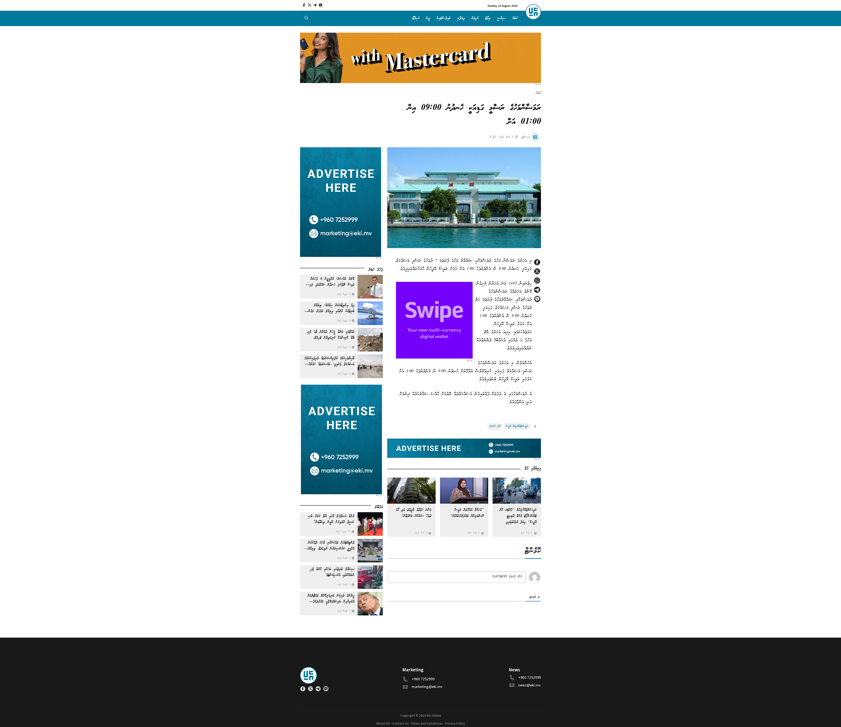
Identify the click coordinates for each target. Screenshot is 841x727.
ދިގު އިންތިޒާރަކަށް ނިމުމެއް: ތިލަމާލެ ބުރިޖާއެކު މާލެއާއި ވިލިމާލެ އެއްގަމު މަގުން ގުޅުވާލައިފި (331, 308)
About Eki (383, 723)
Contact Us (400, 723)
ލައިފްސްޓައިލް (443, 18)
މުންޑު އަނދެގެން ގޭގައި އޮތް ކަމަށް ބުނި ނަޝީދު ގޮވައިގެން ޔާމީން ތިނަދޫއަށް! (331, 519)
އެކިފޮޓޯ (415, 18)
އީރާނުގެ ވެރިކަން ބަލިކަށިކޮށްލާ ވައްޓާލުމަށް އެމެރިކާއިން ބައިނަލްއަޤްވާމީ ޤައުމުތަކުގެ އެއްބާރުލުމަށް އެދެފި (330, 599)
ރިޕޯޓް (488, 18)
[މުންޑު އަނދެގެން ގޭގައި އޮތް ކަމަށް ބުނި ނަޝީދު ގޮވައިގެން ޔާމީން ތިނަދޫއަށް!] (370, 524)
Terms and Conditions (427, 723)
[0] (495, 136)
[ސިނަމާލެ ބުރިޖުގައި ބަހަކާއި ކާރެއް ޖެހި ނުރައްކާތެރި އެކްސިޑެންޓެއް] (370, 577)
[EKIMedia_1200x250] (420, 58)
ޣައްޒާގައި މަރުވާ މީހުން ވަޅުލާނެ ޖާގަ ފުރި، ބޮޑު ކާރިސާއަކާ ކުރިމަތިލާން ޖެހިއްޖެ (330, 335)
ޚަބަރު (515, 18)
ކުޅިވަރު (475, 18)
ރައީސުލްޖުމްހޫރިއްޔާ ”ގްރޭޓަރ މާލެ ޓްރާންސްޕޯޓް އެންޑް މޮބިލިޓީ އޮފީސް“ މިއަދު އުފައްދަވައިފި (518, 516)
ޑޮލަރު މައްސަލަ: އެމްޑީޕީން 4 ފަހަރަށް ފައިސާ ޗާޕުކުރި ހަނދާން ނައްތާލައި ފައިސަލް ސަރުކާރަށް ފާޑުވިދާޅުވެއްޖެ (329, 282)
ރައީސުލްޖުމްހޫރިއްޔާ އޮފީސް (517, 426)
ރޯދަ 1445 (494, 426)
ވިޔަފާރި (461, 18)
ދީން (428, 18)
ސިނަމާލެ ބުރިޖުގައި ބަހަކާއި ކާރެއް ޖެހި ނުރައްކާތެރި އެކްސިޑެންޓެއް (332, 572)
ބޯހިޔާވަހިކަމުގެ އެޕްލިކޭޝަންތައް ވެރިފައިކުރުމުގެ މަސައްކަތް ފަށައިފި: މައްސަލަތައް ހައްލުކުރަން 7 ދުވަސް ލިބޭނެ (329, 361)
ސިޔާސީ (501, 18)
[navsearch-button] (306, 19)
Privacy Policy (455, 723)
